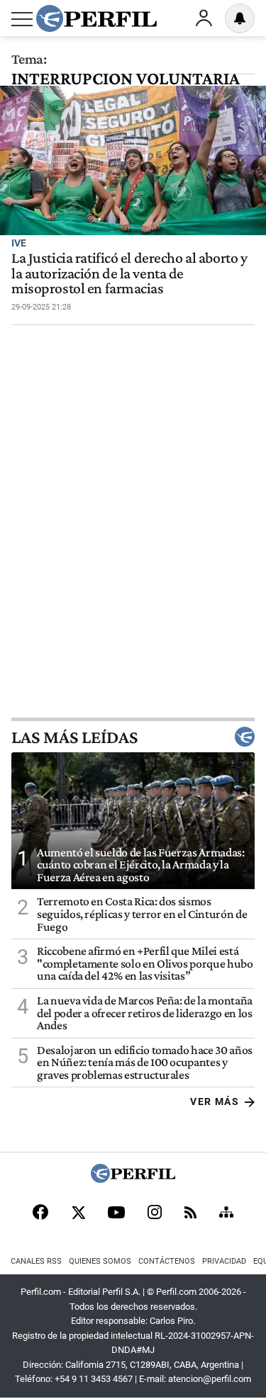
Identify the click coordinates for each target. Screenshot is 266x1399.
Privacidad (224, 1261)
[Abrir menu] (22, 19)
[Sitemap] (226, 1213)
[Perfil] (133, 1179)
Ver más (214, 1101)
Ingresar (203, 18)
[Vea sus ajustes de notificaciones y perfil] (240, 18)
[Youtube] (116, 1213)
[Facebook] (40, 1213)
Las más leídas (74, 737)
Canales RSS (36, 1261)
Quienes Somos (100, 1261)
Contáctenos (166, 1261)
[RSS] (190, 1213)
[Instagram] (155, 1213)
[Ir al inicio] (96, 18)
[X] (78, 1213)
